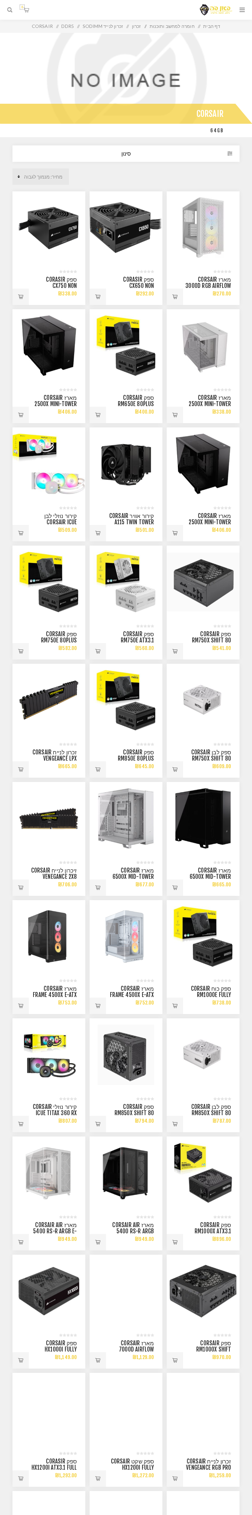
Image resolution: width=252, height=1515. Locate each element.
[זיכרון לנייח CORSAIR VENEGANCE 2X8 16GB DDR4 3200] (48, 818)
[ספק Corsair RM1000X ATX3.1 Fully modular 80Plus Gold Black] (203, 1172)
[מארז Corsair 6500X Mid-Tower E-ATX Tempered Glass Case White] (126, 818)
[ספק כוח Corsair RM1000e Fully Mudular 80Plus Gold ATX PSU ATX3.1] (203, 936)
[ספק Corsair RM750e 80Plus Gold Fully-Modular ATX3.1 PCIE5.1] (48, 582)
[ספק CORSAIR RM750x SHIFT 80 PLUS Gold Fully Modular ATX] (203, 582)
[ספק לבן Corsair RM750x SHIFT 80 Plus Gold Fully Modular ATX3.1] (203, 700)
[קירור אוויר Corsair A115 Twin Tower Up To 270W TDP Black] (126, 463)
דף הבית (211, 26)
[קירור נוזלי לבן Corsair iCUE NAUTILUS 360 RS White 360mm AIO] (48, 463)
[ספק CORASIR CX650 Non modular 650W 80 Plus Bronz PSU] (126, 227)
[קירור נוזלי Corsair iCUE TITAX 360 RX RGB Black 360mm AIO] (48, 1054)
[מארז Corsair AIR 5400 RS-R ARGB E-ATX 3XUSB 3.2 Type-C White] (48, 1172)
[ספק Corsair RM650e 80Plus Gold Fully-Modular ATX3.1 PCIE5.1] (126, 345)
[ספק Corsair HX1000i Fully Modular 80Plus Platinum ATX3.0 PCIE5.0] (48, 1291)
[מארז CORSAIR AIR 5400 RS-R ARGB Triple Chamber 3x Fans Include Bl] (126, 1172)
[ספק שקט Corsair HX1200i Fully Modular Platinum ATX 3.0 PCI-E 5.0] (126, 1409)
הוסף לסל (175, 297)
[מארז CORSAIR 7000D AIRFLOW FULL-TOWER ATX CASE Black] (126, 1291)
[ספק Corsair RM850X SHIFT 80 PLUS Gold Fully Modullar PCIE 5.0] (126, 1054)
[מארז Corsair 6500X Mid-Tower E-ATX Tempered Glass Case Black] (203, 818)
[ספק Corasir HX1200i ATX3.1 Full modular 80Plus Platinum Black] (48, 1409)
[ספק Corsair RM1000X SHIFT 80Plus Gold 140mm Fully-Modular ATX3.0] (203, 1291)
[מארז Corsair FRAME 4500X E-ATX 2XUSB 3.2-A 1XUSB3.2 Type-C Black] (48, 936)
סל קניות (22, 7)
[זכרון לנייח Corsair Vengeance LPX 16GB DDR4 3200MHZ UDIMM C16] (48, 700)
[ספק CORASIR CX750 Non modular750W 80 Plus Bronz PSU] (48, 227)
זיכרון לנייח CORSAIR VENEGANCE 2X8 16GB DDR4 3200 (54, 876)
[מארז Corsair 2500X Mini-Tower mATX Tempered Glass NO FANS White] (203, 345)
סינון (126, 153)
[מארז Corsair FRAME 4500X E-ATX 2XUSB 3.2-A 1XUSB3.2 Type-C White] (126, 936)
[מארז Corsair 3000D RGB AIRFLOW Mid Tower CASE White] (203, 227)
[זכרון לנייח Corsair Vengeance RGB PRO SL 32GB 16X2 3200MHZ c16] (203, 1409)
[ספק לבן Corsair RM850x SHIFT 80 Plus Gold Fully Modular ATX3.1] (203, 1054)
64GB (216, 130)
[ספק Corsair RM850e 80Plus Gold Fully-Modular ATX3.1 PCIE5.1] (126, 700)
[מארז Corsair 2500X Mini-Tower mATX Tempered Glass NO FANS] (48, 345)
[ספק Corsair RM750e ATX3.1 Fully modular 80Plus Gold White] (126, 582)
